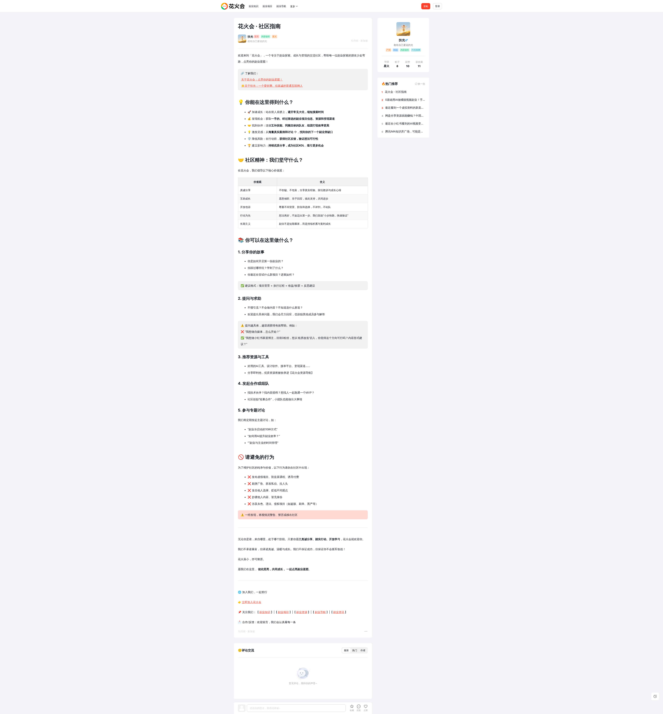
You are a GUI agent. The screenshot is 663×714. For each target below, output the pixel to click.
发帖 (425, 6)
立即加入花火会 (251, 602)
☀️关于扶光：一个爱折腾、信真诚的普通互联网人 (272, 85)
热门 (354, 650)
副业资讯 (338, 612)
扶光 (250, 36)
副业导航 (281, 6)
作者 (363, 650)
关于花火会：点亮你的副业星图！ (262, 79)
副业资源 (301, 612)
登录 (437, 6)
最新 (346, 650)
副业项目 (267, 6)
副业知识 (253, 6)
